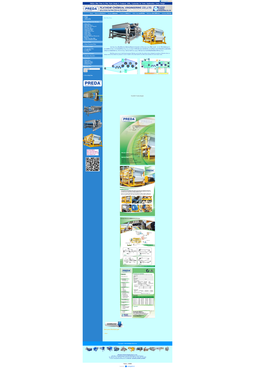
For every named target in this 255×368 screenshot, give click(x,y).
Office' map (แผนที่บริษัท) (139, 13)
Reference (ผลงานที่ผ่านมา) (153, 13)
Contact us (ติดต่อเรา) (125, 13)
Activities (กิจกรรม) (166, 13)
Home (91, 13)
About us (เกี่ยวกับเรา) (100, 13)
